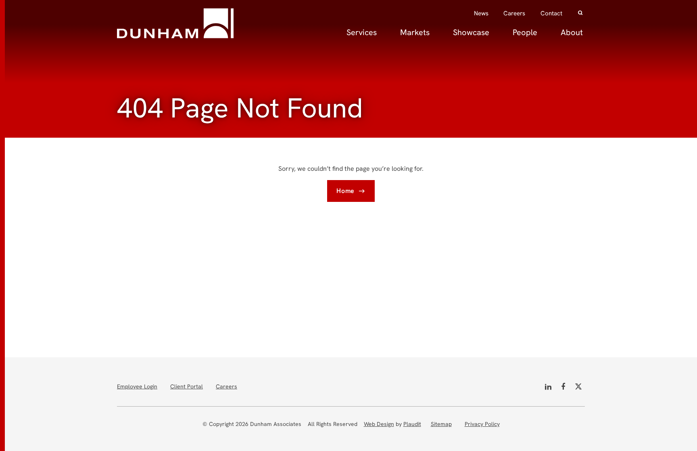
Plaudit (412, 424)
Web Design (379, 424)
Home (345, 191)
